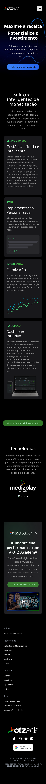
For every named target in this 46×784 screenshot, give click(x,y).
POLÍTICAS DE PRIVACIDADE (24, 761)
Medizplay (8, 659)
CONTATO (19, 759)
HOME (12, 759)
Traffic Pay (8, 650)
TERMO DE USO (30, 759)
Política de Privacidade (13, 633)
